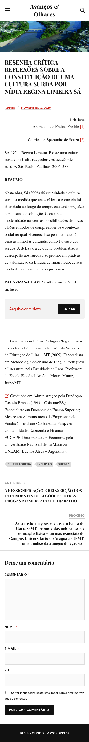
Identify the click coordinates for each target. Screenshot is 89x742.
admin (10, 107)
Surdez (63, 463)
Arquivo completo (25, 308)
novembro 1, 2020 (36, 107)
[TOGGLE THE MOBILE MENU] (7, 10)
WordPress (59, 733)
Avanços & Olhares (44, 10)
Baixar (69, 309)
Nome (11, 627)
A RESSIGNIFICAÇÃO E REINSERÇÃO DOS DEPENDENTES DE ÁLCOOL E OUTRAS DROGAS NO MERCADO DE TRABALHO (43, 495)
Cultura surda (19, 463)
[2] (82, 139)
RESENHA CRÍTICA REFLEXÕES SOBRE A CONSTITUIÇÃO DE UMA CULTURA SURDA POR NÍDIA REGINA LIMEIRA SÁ (43, 76)
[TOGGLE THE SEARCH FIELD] (82, 10)
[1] (82, 126)
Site (8, 670)
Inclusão (44, 463)
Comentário (17, 574)
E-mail (12, 648)
